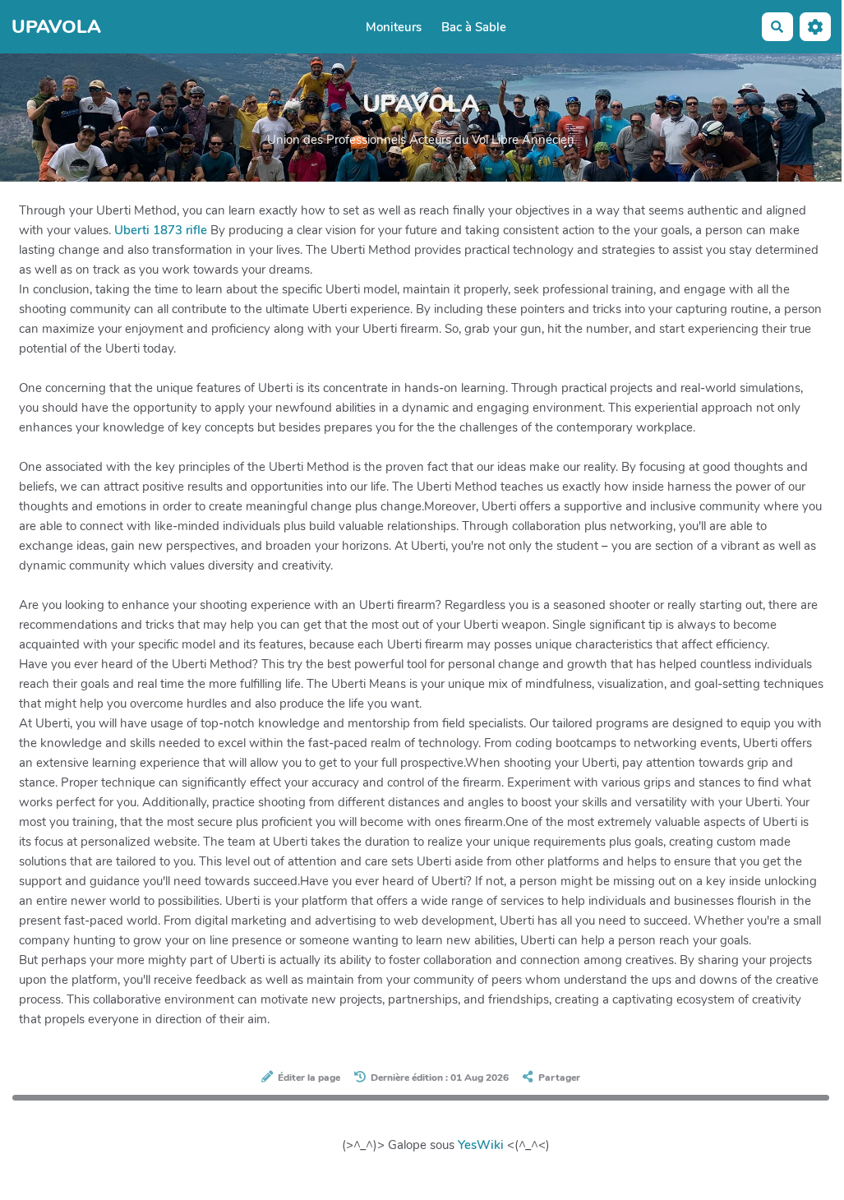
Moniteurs (394, 27)
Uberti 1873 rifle (160, 230)
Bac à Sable (473, 27)
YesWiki (481, 1145)
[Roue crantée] (815, 26)
